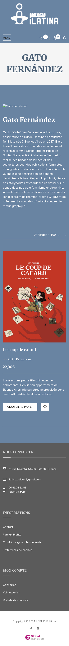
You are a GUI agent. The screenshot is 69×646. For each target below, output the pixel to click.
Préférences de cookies (17, 550)
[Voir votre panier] (54, 38)
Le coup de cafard (19, 349)
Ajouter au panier (20, 406)
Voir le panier (11, 592)
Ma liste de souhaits (15, 600)
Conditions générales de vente (22, 542)
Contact (8, 527)
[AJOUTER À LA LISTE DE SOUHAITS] (45, 407)
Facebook (31, 629)
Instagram (38, 629)
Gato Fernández (19, 359)
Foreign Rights (12, 534)
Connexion (9, 585)
